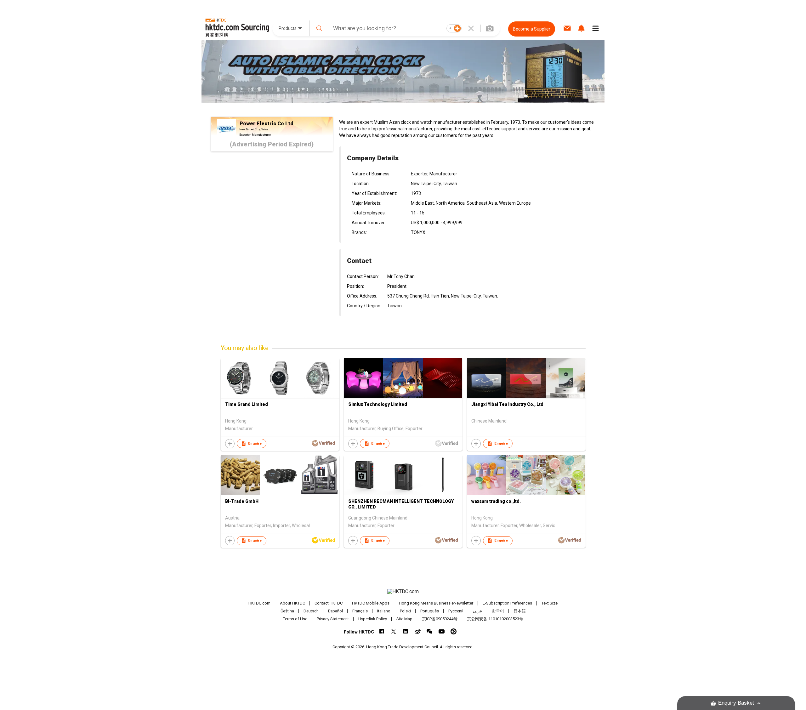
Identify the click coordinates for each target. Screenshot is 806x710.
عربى (477, 611)
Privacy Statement (333, 618)
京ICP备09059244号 (439, 618)
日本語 (520, 611)
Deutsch (311, 611)
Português (429, 611)
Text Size (550, 603)
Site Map (404, 618)
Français (360, 611)
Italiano (383, 611)
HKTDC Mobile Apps (370, 603)
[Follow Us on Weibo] (418, 631)
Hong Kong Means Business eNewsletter (436, 603)
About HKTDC (292, 603)
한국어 (498, 611)
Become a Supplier (531, 28)
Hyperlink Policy (372, 618)
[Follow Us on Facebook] (382, 631)
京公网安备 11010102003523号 (495, 618)
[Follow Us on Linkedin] (406, 631)
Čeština (287, 611)
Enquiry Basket (736, 703)
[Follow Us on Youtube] (442, 631)
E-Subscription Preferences (507, 603)
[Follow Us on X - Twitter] (394, 631)
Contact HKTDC (329, 603)
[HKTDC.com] (403, 591)
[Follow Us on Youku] (454, 631)
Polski (405, 611)
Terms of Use (295, 618)
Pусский (455, 611)
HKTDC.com (259, 603)
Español (335, 611)
